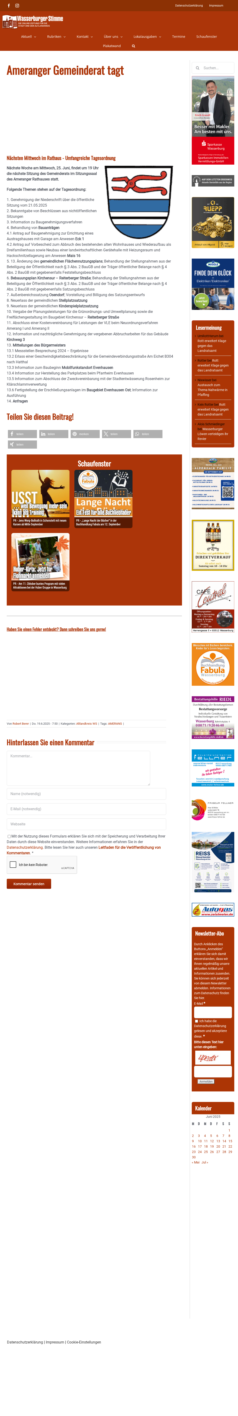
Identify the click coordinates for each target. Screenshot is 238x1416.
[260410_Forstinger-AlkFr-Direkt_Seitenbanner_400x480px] (213, 522)
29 (230, 1152)
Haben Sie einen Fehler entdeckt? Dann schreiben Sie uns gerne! (56, 629)
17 (200, 1146)
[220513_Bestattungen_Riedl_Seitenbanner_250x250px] (213, 698)
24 (200, 1152)
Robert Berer (21, 723)
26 (212, 1152)
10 (200, 1141)
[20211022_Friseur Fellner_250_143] (213, 799)
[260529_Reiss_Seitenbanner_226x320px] (213, 834)
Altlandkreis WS (86, 723)
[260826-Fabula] (103, 472)
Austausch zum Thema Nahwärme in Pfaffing (213, 390)
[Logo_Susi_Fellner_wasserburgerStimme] (213, 752)
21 (224, 1146)
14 (224, 1141)
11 (206, 1141)
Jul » (205, 1162)
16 (194, 1146)
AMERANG (115, 723)
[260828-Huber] (40, 535)
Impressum (55, 1342)
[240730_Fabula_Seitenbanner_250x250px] (213, 645)
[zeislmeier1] (213, 905)
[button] (133, 46)
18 (206, 1146)
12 (212, 1141)
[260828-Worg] (40, 472)
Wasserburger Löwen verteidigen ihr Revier (213, 434)
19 (212, 1146)
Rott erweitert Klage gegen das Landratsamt (212, 346)
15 (230, 1141)
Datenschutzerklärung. (25, 847)
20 (218, 1146)
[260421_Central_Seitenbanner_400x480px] (213, 583)
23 (194, 1152)
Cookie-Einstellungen (84, 1342)
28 (224, 1152)
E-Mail (199, 1003)
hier (201, 998)
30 (194, 1157)
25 (206, 1152)
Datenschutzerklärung (210, 1026)
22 (230, 1146)
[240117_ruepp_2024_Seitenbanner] (213, 199)
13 (218, 1141)
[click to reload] (213, 1057)
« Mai (195, 1162)
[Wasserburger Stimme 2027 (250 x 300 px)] (213, 460)
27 (218, 1152)
